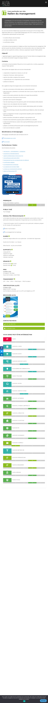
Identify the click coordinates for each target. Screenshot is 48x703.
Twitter (2, 350)
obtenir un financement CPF (10, 171)
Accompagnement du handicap (13, 232)
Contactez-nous (10, 328)
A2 (15, 205)
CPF (4, 281)
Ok (24, 701)
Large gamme (6, 252)
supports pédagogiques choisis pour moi (13, 155)
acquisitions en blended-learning (11, 153)
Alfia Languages (6, 3)
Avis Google (7, 141)
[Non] (46, 699)
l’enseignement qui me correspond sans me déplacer (16, 160)
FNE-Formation (26, 281)
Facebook (2, 347)
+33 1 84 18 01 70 (10, 324)
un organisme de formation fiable (11, 166)
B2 (32, 205)
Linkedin (2, 353)
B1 (23, 205)
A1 (7, 205)
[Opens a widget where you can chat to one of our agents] (43, 700)
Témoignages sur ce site (10, 138)
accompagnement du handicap (10, 164)
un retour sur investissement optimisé (12, 169)
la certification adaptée (8, 162)
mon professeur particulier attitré (11, 158)
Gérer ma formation (10, 228)
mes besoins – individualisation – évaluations (14, 151)
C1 (40, 205)
